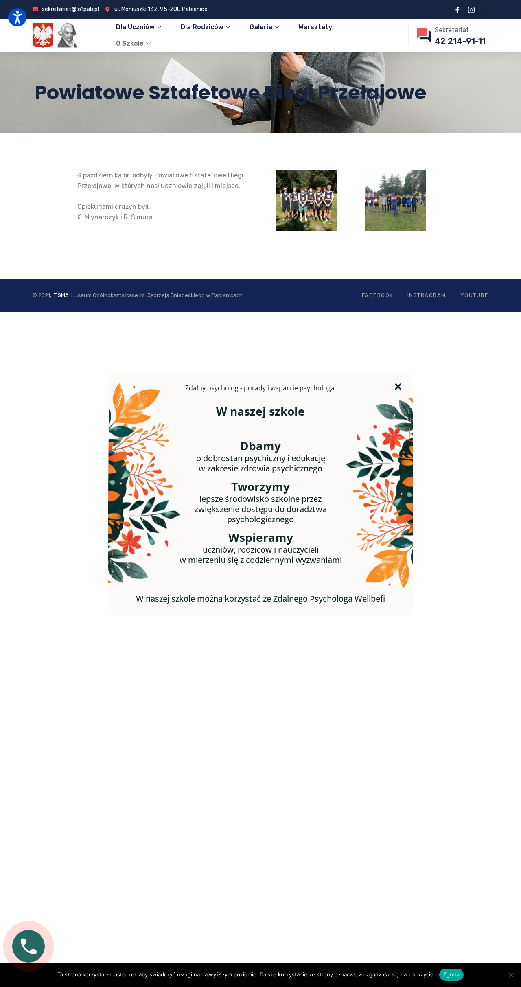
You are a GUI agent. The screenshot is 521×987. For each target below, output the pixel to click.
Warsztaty (315, 27)
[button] (17, 17)
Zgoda (451, 974)
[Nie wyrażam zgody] (511, 975)
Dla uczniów (135, 27)
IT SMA (61, 295)
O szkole (130, 43)
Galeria (261, 27)
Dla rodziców (202, 27)
